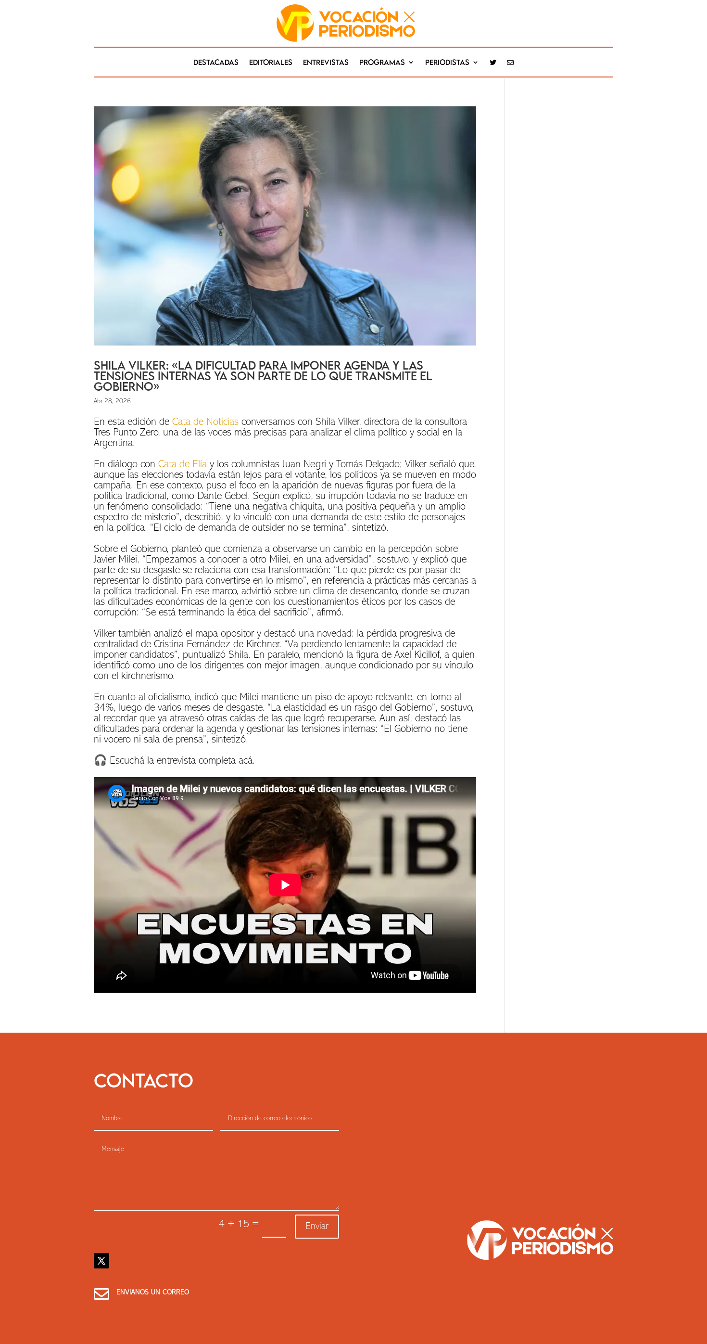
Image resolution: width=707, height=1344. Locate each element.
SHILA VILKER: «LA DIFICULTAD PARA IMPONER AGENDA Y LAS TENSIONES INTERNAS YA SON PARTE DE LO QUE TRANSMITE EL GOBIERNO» (263, 375)
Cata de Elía (182, 465)
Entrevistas (326, 62)
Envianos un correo (152, 1293)
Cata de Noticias (205, 422)
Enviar (316, 1226)
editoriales (270, 62)
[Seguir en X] (101, 1260)
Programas (382, 62)
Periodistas (447, 62)
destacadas (216, 62)
